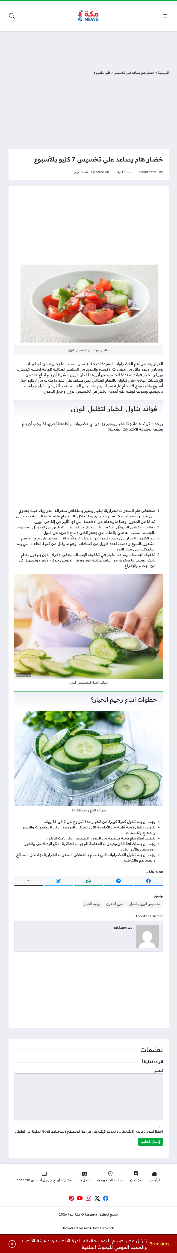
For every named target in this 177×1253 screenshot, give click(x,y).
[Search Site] (11, 15)
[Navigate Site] (165, 15)
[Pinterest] (71, 1198)
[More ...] (28, 881)
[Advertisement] (88, 47)
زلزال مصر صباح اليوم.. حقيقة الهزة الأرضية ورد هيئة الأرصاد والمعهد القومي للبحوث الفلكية (84, 1244)
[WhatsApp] (88, 881)
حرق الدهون (115, 904)
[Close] (12, 1244)
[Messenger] (118, 881)
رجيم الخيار (92, 904)
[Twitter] (58, 881)
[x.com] (97, 1198)
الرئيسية (163, 72)
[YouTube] (80, 1198)
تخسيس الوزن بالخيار (145, 904)
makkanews (147, 172)
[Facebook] (148, 881)
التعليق (157, 1071)
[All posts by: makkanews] (147, 935)
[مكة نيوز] (88, 16)
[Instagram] (88, 1198)
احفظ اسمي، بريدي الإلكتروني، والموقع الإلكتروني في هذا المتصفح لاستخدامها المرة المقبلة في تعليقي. (89, 1131)
